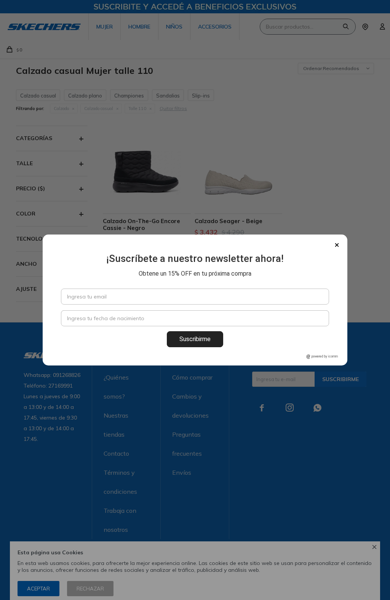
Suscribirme (195, 339)
